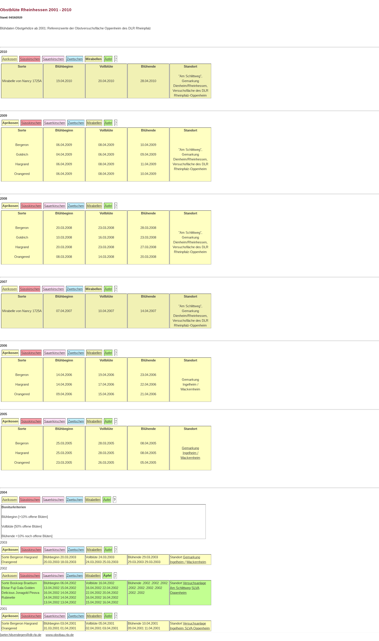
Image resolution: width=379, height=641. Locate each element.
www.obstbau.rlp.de (60, 635)
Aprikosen (9, 59)
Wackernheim (196, 562)
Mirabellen (94, 123)
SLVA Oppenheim (197, 628)
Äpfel (108, 59)
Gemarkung (191, 557)
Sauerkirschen (53, 59)
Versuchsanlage (194, 583)
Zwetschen (74, 59)
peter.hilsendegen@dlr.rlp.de (21, 635)
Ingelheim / (178, 562)
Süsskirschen (30, 59)
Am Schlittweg (180, 588)
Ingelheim (177, 628)
